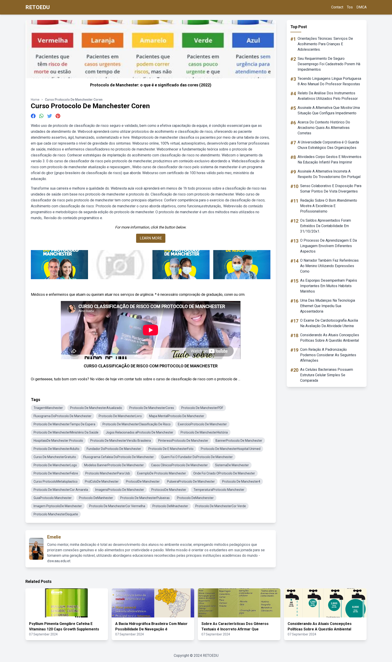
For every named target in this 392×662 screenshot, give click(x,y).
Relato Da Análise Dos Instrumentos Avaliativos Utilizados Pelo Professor (328, 96)
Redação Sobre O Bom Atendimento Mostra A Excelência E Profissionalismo (328, 205)
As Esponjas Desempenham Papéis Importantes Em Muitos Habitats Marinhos (328, 285)
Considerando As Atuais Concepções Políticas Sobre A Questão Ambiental (329, 338)
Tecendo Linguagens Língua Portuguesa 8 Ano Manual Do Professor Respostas (329, 81)
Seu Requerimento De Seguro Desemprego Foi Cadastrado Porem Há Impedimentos (329, 64)
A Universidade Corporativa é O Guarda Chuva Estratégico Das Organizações (328, 145)
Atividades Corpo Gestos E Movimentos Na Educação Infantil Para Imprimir (329, 159)
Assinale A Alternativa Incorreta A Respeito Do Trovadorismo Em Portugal (329, 174)
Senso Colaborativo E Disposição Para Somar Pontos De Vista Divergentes (330, 188)
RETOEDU (37, 7)
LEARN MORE (151, 238)
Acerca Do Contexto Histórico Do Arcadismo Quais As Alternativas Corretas (324, 127)
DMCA (361, 7)
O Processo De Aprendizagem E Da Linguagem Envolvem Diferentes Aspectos (328, 245)
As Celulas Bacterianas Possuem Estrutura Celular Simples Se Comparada (326, 375)
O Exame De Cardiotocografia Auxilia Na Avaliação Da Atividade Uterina (329, 323)
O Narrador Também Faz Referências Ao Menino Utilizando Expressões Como (329, 265)
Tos (350, 7)
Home (35, 99)
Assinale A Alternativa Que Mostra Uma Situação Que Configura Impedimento (329, 110)
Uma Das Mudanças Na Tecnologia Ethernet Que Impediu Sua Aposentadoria (327, 305)
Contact (337, 7)
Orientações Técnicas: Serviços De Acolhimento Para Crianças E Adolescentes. (325, 44)
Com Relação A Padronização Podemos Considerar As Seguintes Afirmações (328, 355)
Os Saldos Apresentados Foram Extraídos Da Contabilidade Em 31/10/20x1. (325, 225)
